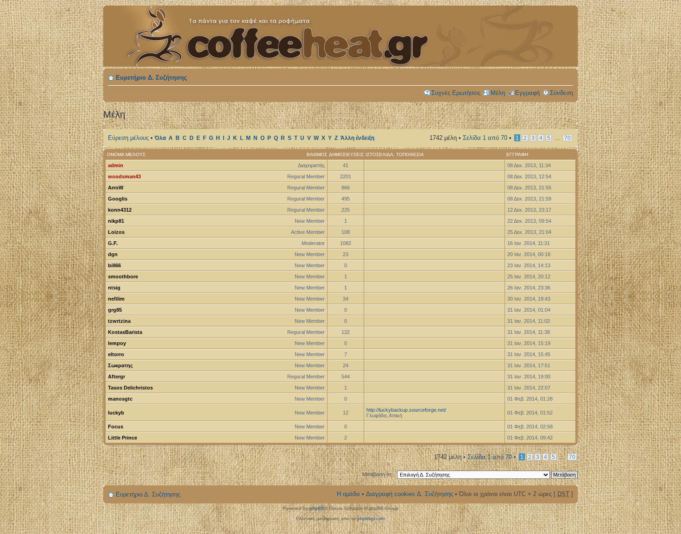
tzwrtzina (119, 321)
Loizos (116, 232)
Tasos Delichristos (130, 387)
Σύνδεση (561, 92)
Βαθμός (317, 154)
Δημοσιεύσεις (346, 154)
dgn (113, 254)
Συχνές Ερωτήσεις (455, 92)
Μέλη (498, 92)
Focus (115, 426)
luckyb (116, 412)
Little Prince (122, 437)
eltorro (116, 354)
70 (567, 138)
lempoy (117, 343)
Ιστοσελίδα (379, 154)
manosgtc (120, 399)
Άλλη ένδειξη (357, 138)
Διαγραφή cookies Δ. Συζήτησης (409, 493)
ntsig (114, 287)
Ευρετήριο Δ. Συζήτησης (151, 77)
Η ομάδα (348, 493)
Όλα (160, 138)
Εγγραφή (527, 92)
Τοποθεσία (410, 154)
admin (115, 165)
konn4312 (120, 210)
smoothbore (123, 276)
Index (270, 31)
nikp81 (116, 221)
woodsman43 (124, 176)
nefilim (116, 299)
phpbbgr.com (371, 518)
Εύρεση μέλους (128, 137)
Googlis (117, 198)
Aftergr (116, 376)
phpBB (316, 508)
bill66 (114, 265)
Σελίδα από (485, 137)
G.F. (113, 243)
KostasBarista (125, 332)
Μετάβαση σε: (377, 474)
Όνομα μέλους (126, 154)
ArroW (115, 187)
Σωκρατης (120, 365)
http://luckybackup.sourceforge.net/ (406, 410)
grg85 (115, 310)
